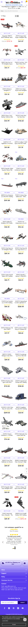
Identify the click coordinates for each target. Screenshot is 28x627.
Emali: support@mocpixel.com (8, 586)
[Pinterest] (13, 608)
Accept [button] (14, 624)
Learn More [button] (5, 620)
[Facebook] (4, 608)
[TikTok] (18, 608)
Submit (22, 602)
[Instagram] (9, 608)
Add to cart (7, 33)
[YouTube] (22, 608)
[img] (14, 529)
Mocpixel (20, 614)
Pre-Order (7, 192)
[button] (3, 542)
